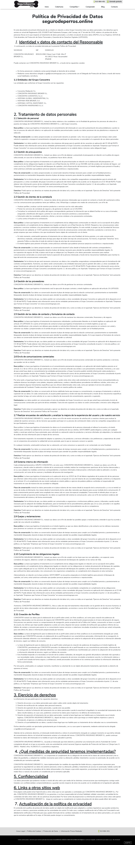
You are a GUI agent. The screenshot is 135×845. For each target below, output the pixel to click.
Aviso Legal (20, 831)
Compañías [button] (74, 7)
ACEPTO (127, 842)
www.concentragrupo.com (39, 148)
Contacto (114, 7)
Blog (103, 7)
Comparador (90, 7)
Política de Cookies (34, 831)
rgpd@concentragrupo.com (55, 73)
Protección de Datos (50, 831)
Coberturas (59, 7)
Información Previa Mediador (71, 831)
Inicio (47, 7)
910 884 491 (100, 1)
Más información (116, 839)
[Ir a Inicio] (26, 4)
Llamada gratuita (115, 1)
